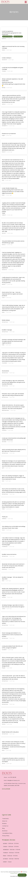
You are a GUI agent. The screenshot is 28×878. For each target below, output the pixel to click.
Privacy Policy (5, 835)
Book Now (4, 830)
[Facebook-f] (12, 869)
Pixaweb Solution (14, 873)
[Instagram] (15, 869)
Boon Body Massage (7, 36)
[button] (26, 2)
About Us (4, 821)
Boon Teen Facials (18, 36)
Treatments (5, 818)
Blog (3, 828)
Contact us (5, 826)
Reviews (4, 823)
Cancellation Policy (7, 833)
